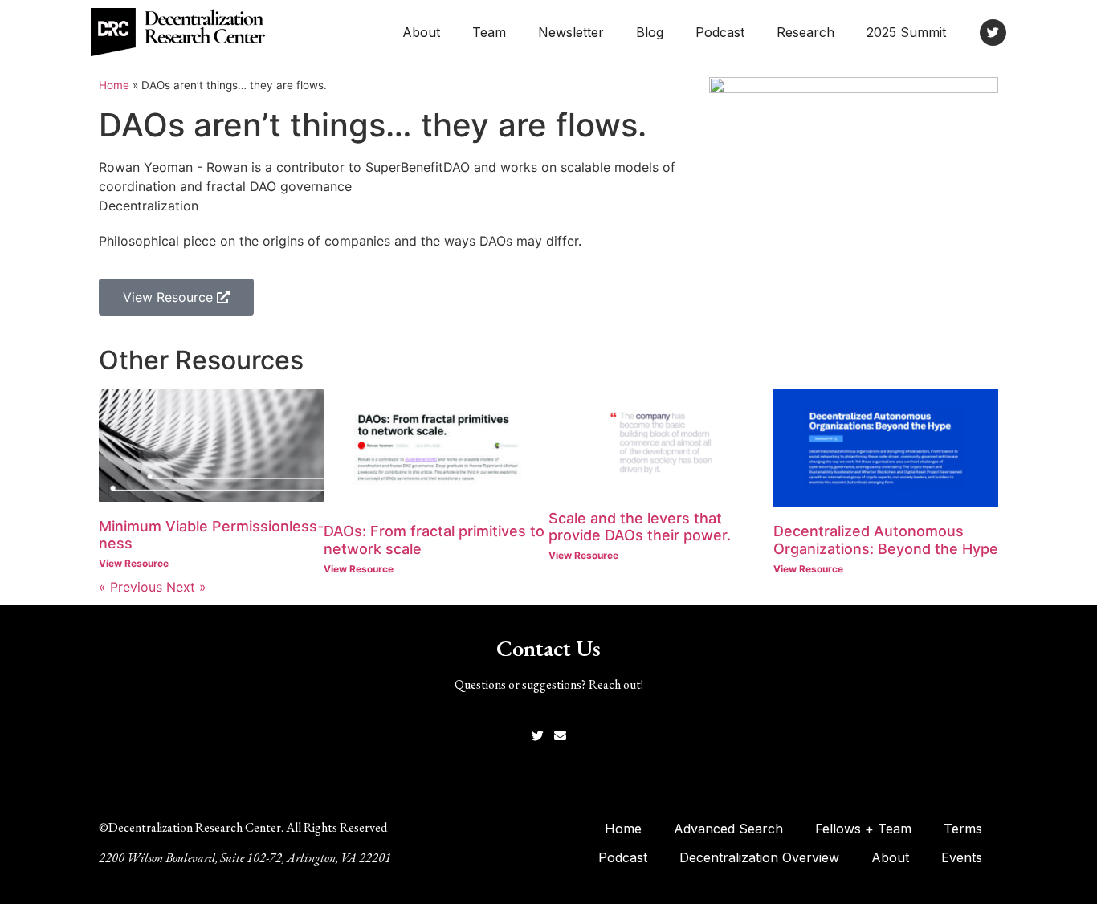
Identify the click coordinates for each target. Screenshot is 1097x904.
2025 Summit (906, 32)
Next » (186, 587)
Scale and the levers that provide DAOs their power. (639, 527)
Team (489, 32)
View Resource (134, 563)
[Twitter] (993, 32)
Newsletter (571, 32)
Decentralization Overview (759, 857)
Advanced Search (728, 829)
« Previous (130, 587)
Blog (649, 32)
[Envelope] (560, 736)
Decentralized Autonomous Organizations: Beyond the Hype (885, 540)
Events (961, 857)
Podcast (719, 32)
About (421, 32)
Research (805, 32)
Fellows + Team (863, 829)
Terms (963, 829)
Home (114, 85)
